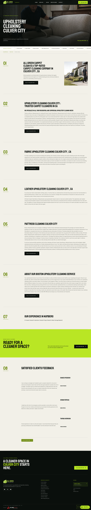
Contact (61, 2)
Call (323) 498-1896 (81, 40)
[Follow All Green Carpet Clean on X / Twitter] (7, 489)
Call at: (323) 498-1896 (30, 82)
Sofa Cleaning (71, 48)
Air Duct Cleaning (19, 48)
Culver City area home (76, 488)
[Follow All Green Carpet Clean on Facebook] (4, 489)
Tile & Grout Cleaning (44, 495)
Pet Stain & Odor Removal (55, 48)
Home (36, 2)
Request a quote (75, 491)
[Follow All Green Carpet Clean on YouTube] (10, 489)
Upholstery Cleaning (44, 496)
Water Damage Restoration (45, 498)
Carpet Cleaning (27, 48)
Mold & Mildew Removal (45, 48)
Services (41, 2)
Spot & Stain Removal (79, 48)
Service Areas (54, 2)
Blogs (47, 2)
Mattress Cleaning (35, 48)
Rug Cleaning (64, 48)
